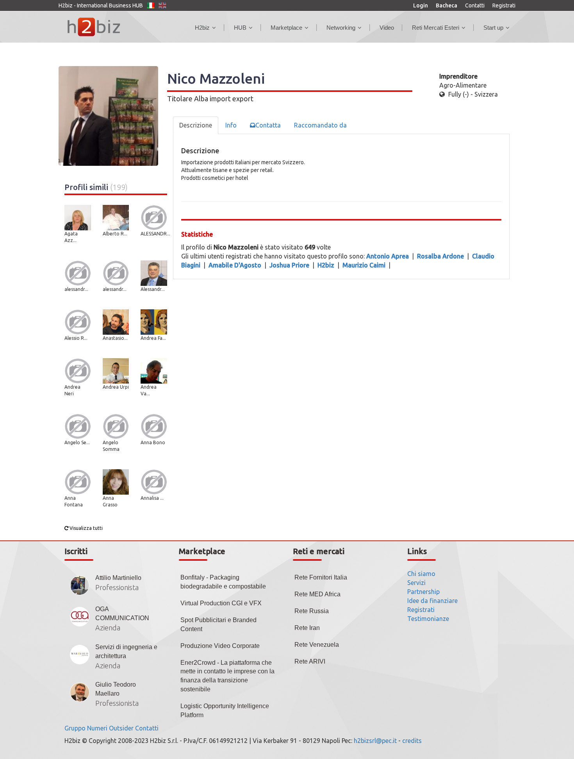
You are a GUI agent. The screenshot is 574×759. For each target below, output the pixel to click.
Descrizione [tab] (195, 125)
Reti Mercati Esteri (435, 27)
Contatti (475, 5)
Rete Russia (311, 611)
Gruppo (75, 728)
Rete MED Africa (317, 594)
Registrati (503, 5)
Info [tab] (231, 125)
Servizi (416, 582)
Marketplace (286, 27)
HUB (240, 27)
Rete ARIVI (309, 661)
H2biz (202, 27)
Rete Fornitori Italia (320, 577)
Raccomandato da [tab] (320, 125)
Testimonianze (428, 618)
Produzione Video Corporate (220, 645)
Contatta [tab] (268, 125)
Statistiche (197, 234)
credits (412, 740)
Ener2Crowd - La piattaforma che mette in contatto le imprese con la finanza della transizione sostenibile (227, 676)
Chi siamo (421, 573)
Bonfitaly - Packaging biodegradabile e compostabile (223, 582)
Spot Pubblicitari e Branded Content (218, 624)
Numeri (97, 728)
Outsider (121, 728)
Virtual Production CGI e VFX (221, 603)
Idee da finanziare (432, 600)
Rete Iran (307, 627)
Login (420, 5)
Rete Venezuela (316, 644)
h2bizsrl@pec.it (375, 740)
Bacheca (446, 5)
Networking (340, 27)
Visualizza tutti (85, 528)
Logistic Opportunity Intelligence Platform (224, 710)
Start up (493, 27)
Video (387, 27)
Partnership (423, 591)
